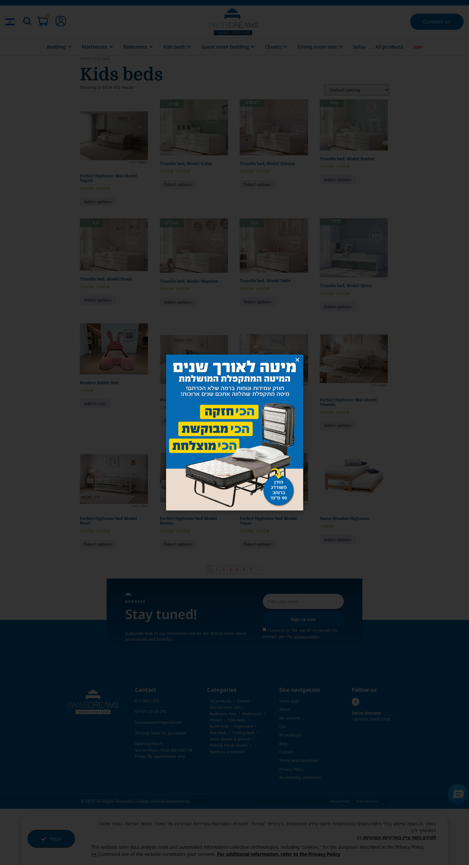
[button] (297, 359)
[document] (234, 432)
